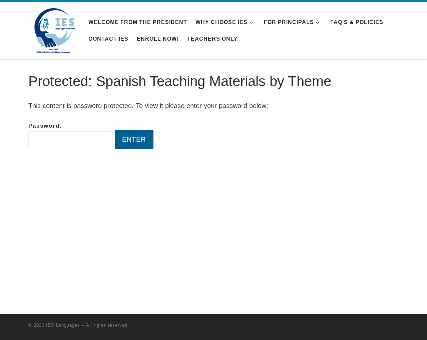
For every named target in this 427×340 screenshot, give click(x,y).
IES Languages (63, 325)
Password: (45, 126)
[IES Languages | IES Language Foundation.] (53, 29)
